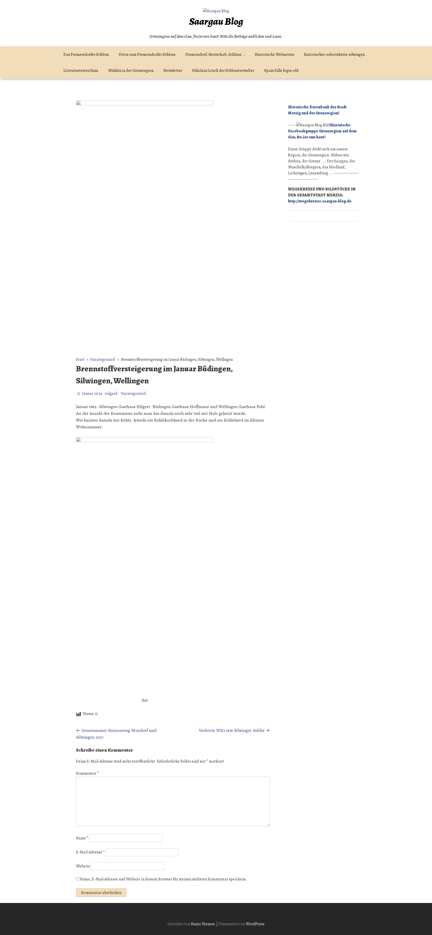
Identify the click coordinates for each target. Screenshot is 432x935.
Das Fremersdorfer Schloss (86, 54)
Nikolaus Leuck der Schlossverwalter (223, 70)
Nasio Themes (203, 924)
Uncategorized (102, 359)
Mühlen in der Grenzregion (131, 70)
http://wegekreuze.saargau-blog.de (320, 201)
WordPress (255, 924)
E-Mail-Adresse (90, 852)
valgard (111, 393)
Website (83, 866)
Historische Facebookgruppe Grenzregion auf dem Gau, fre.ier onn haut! (322, 131)
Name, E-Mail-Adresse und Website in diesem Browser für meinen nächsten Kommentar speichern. (163, 879)
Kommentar (87, 773)
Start (80, 359)
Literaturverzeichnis (81, 70)
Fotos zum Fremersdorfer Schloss (147, 54)
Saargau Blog (216, 21)
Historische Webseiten (274, 54)
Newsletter (173, 70)
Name (82, 838)
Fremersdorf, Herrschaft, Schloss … (215, 54)
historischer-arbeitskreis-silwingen (334, 54)
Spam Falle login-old (281, 70)
